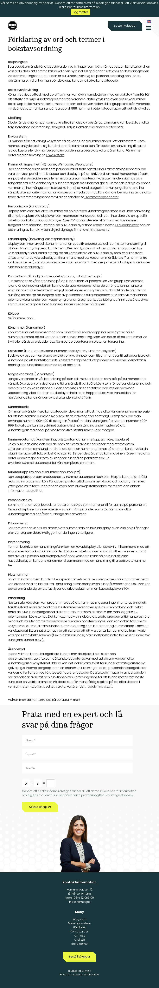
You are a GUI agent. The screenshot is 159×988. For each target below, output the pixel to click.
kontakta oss (41, 699)
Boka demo (79, 944)
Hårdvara (79, 927)
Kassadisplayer (32, 267)
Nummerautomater (36, 462)
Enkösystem (55, 155)
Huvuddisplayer (127, 225)
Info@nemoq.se (80, 902)
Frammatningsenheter (101, 197)
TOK (127, 588)
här (39, 490)
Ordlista (79, 940)
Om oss (79, 936)
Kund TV (103, 229)
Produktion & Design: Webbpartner (79, 974)
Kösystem (79, 919)
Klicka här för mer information (79, 7)
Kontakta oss (79, 931)
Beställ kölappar (125, 26)
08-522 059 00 (84, 898)
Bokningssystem (79, 923)
